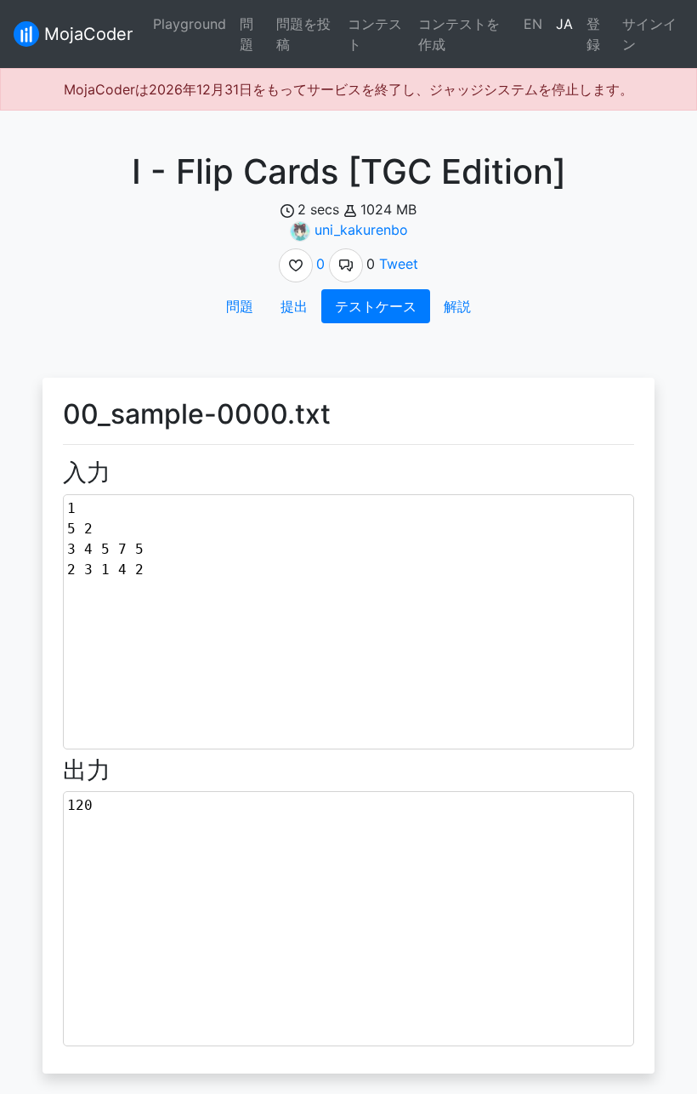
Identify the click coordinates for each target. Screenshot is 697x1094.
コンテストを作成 (459, 34)
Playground (189, 23)
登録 (593, 34)
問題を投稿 (303, 34)
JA (564, 23)
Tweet (398, 263)
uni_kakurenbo (361, 229)
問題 (246, 34)
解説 (457, 306)
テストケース (375, 306)
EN (533, 23)
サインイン (649, 34)
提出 (294, 306)
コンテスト (375, 34)
